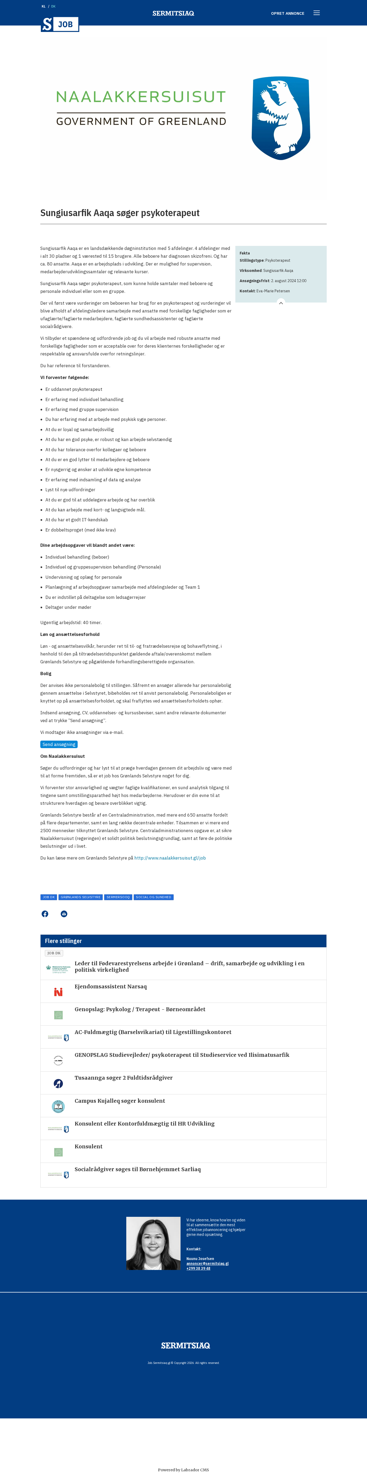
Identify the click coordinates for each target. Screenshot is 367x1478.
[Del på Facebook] (44, 913)
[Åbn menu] (316, 13)
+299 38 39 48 (198, 1268)
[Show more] (281, 302)
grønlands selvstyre (80, 897)
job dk (49, 897)
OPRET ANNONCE (287, 13)
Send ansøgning (59, 744)
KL (44, 6)
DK (53, 6)
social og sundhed (153, 897)
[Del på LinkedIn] (54, 913)
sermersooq (118, 897)
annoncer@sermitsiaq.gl (207, 1263)
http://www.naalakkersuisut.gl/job (170, 858)
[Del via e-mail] (63, 913)
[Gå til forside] (60, 24)
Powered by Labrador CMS (183, 1470)
